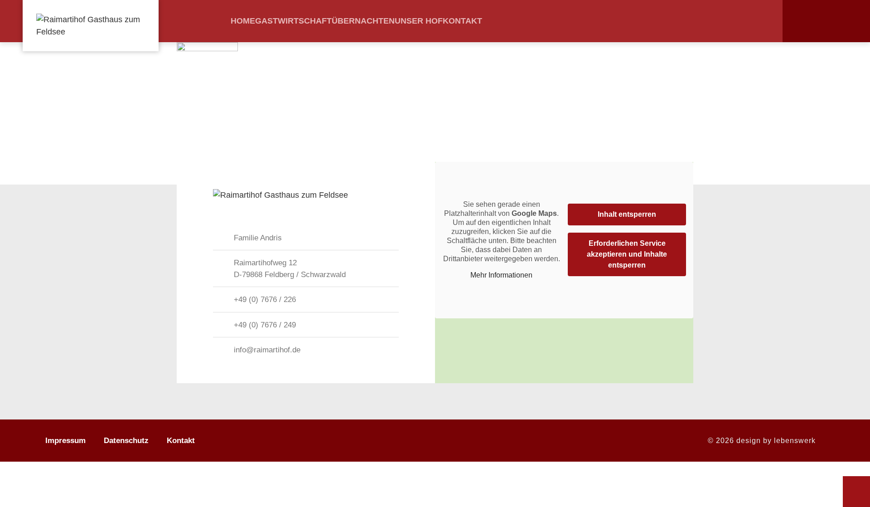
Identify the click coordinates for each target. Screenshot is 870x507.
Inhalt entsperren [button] (627, 214)
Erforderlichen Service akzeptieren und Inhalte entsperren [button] (627, 254)
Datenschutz (126, 440)
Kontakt (462, 21)
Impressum (65, 440)
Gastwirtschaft (293, 21)
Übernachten (363, 21)
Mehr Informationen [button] (501, 275)
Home (243, 21)
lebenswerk (795, 440)
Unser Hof (419, 21)
